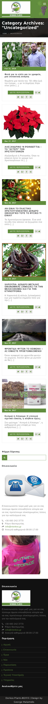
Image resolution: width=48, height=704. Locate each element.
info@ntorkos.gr (13, 527)
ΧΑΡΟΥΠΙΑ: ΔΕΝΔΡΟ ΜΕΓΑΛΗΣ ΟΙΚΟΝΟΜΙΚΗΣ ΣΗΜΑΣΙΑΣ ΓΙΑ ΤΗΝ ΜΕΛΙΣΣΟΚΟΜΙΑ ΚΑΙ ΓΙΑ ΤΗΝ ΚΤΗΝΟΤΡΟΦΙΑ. (24, 288)
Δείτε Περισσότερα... (20, 93)
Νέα (5, 660)
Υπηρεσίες (8, 680)
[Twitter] (18, 97)
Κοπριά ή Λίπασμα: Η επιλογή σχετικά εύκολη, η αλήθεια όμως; (23, 417)
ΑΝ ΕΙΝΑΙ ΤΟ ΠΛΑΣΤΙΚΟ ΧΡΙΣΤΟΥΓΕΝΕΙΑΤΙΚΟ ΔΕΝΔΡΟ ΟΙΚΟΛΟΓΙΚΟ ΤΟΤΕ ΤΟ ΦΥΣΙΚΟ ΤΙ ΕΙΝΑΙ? (23, 212)
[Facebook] (26, 97)
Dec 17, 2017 (10, 141)
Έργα (6, 655)
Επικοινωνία (9, 650)
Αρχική (6, 645)
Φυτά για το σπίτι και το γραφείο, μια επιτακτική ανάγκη (23, 75)
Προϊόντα (8, 670)
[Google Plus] (22, 97)
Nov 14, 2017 (10, 279)
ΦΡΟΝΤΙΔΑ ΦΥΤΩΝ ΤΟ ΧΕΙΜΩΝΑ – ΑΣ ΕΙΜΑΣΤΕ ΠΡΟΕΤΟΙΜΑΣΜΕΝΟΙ (24, 350)
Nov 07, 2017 (10, 343)
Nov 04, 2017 (10, 410)
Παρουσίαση (9, 665)
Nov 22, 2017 (10, 203)
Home (5, 33)
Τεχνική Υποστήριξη (13, 675)
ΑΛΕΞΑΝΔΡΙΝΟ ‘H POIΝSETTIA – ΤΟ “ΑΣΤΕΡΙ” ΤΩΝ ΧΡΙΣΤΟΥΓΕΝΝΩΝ (23, 149)
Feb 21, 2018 (10, 69)
